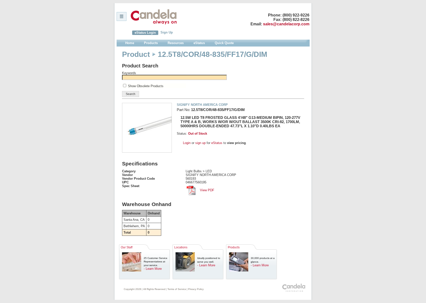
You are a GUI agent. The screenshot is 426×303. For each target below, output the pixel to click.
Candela (154, 16)
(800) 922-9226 (296, 15)
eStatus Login (145, 32)
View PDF (206, 190)
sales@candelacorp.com (286, 24)
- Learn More (153, 269)
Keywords (129, 73)
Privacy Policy (196, 289)
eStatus (216, 143)
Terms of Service (176, 289)
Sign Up (166, 32)
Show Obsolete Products (145, 86)
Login (187, 143)
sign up (200, 143)
